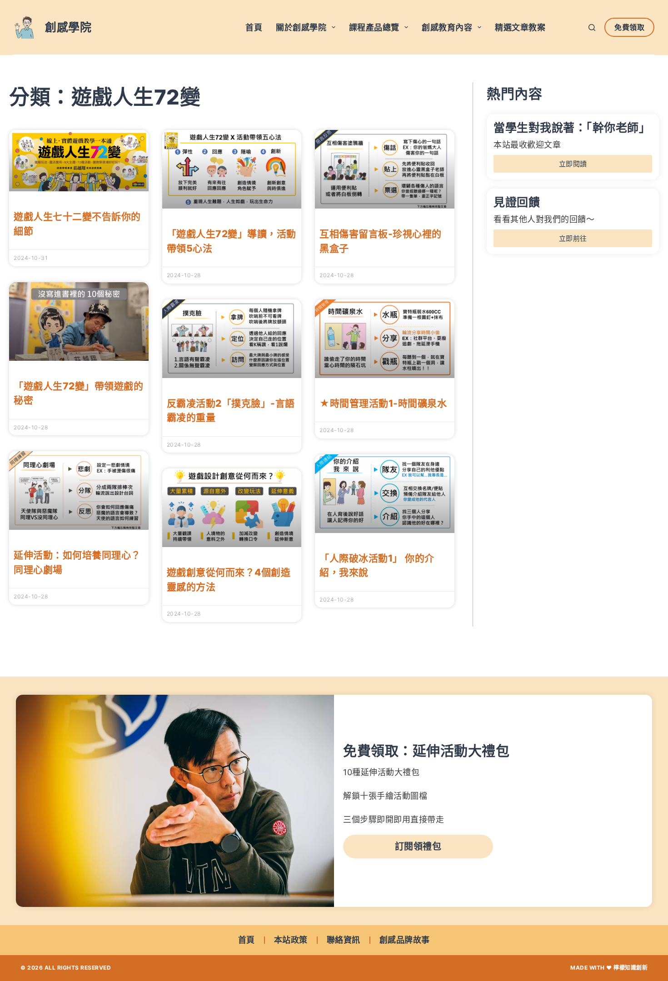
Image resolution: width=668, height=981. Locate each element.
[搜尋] (591, 27)
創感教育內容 (447, 27)
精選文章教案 (520, 27)
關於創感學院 (301, 27)
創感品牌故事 (404, 940)
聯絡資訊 (343, 940)
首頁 (253, 27)
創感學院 (68, 27)
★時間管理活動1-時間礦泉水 (383, 403)
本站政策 (291, 940)
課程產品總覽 (374, 27)
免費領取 (629, 27)
